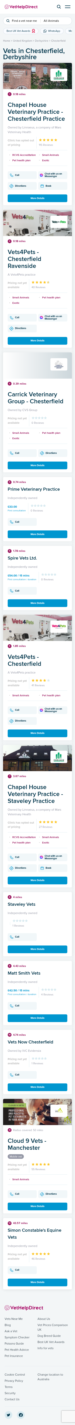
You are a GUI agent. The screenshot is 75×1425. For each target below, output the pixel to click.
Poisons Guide (14, 1344)
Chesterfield (58, 40)
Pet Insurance (14, 1356)
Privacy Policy (14, 1381)
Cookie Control (15, 1375)
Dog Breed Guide (49, 1336)
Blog (8, 1325)
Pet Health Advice (17, 1350)
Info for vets (45, 1348)
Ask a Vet (11, 1331)
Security (10, 1393)
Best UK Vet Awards (51, 1342)
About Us (44, 1319)
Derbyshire (41, 40)
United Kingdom (22, 40)
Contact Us (12, 1399)
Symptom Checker (17, 1337)
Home (6, 40)
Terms (8, 1387)
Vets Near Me (14, 1319)
